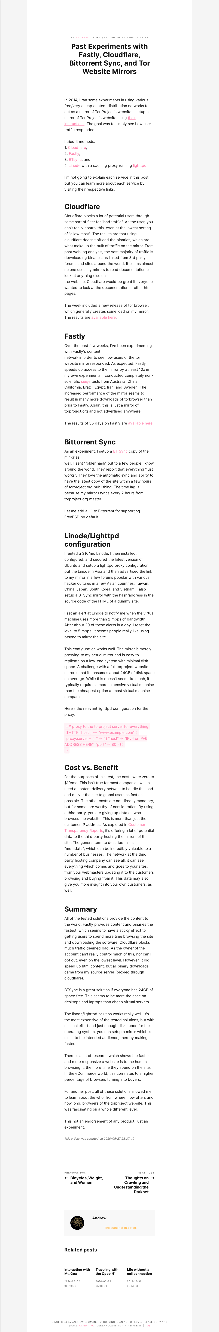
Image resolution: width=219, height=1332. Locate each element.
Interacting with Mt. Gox (77, 1272)
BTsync (75, 159)
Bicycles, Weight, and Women (86, 1180)
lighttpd (139, 165)
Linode (74, 165)
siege (85, 381)
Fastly (74, 153)
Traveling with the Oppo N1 (107, 1272)
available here (103, 317)
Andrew (81, 37)
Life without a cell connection (139, 1272)
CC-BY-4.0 (86, 1325)
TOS (148, 1325)
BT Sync (120, 451)
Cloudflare (77, 147)
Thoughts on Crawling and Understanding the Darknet (131, 1185)
